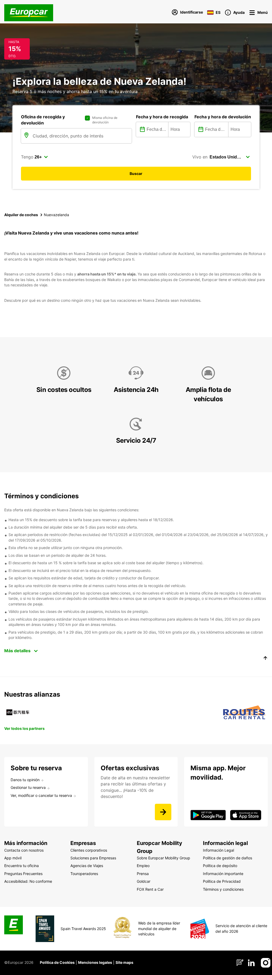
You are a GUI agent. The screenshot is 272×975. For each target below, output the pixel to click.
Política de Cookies (57, 962)
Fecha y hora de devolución (222, 116)
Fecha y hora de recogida (162, 116)
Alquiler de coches (21, 214)
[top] (265, 659)
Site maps (124, 962)
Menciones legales (95, 962)
